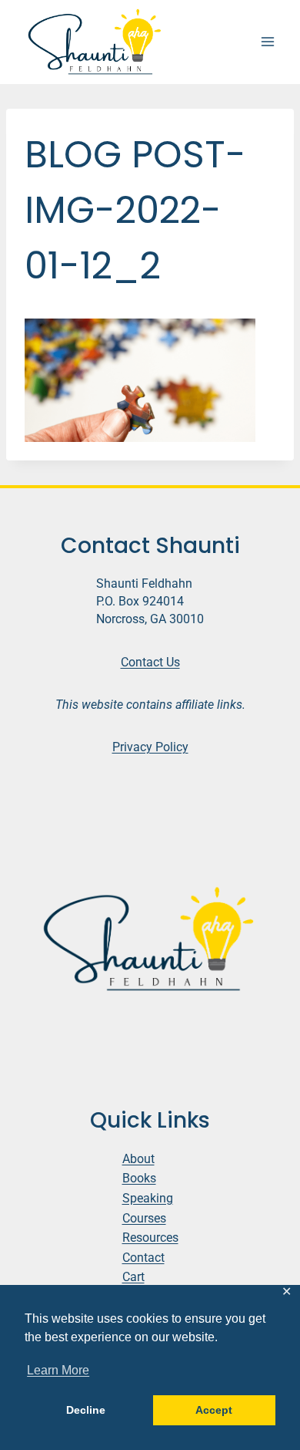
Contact (143, 1257)
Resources (150, 1237)
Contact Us (150, 662)
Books (139, 1178)
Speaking (147, 1198)
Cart (133, 1277)
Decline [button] (85, 1410)
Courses (144, 1218)
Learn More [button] (58, 1370)
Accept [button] (213, 1410)
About (138, 1159)
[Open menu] (267, 42)
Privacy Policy (150, 747)
